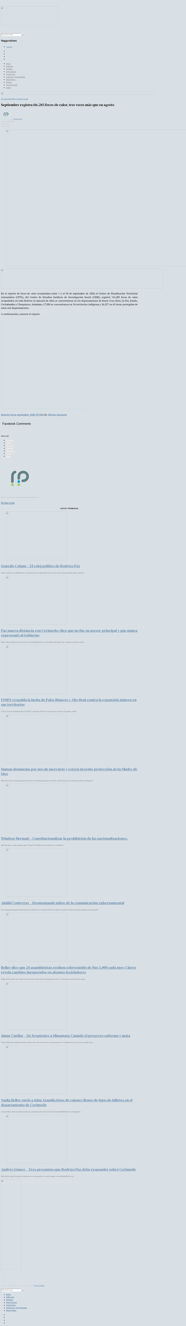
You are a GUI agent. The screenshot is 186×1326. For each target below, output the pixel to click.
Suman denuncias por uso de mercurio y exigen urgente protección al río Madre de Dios (69, 771)
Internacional (11, 85)
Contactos (10, 74)
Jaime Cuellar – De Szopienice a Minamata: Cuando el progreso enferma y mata (65, 1035)
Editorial (9, 66)
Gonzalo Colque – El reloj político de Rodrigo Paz (40, 565)
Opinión (9, 47)
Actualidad (6, 99)
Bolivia (9, 82)
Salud (8, 88)
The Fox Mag (39, 1285)
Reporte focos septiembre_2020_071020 (22, 414)
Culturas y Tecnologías (15, 77)
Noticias (24, 99)
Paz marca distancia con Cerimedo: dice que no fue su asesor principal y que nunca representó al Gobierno (69, 633)
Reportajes (10, 80)
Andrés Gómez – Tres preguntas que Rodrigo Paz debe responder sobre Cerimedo (68, 1169)
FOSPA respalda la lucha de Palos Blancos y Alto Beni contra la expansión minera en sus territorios (69, 702)
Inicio (8, 64)
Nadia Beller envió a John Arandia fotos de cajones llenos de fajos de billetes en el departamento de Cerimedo (66, 1102)
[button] (23, 35)
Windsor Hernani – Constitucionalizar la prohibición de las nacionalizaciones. (65, 838)
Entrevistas (11, 72)
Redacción (18, 119)
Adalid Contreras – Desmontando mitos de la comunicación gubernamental (62, 902)
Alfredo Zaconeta (57, 414)
